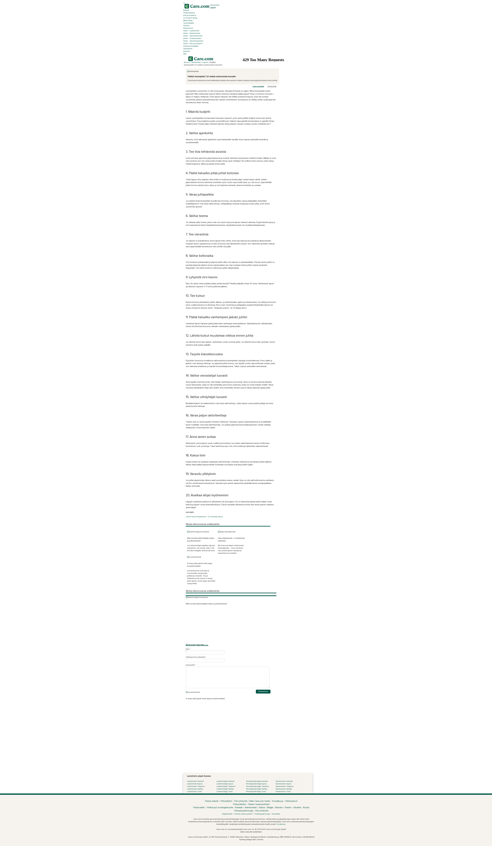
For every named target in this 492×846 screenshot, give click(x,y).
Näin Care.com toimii (259, 801)
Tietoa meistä (211, 801)
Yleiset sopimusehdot (259, 804)
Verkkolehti (214, 5)
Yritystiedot (187, 49)
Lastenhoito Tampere (196, 786)
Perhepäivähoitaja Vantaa (256, 789)
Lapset (213, 8)
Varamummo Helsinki (284, 781)
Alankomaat (251, 807)
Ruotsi (306, 807)
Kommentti (191, 665)
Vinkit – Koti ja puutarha (192, 43)
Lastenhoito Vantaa (195, 789)
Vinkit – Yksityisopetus (192, 38)
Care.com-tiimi (258, 86)
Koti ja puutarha (189, 15)
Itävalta (297, 807)
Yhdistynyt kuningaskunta (220, 807)
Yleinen (186, 26)
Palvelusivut (188, 28)
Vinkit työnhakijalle (190, 46)
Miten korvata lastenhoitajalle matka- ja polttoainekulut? (206, 604)
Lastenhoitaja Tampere (226, 786)
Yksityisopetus (189, 13)
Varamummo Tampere (285, 786)
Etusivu (187, 62)
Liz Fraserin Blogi (190, 18)
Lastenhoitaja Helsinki (225, 781)
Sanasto (186, 51)
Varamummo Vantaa (284, 789)
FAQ (184, 54)
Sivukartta (276, 814)
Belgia (270, 807)
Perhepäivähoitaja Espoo (256, 784)
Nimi (187, 649)
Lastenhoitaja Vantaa (225, 789)
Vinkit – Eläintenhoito (191, 33)
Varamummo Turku (283, 791)
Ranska (279, 807)
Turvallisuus (277, 801)
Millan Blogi (187, 20)
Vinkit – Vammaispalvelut (193, 41)
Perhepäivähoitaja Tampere (257, 786)
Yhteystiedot (239, 804)
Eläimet (186, 10)
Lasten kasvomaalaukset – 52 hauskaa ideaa (204, 517)
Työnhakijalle (188, 23)
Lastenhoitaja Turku (225, 791)
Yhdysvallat (198, 807)
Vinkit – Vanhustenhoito (193, 36)
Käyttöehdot (227, 814)
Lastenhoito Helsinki (195, 781)
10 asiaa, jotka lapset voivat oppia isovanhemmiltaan (205, 699)
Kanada (239, 807)
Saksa (262, 807)
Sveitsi (288, 807)
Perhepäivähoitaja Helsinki (257, 781)
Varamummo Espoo (283, 784)
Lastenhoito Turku (194, 791)
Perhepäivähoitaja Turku (256, 791)
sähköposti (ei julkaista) (195, 657)
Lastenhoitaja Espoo (225, 784)
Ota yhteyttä (240, 801)
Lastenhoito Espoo (195, 784)
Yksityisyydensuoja (243, 811)
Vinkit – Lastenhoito (191, 31)
